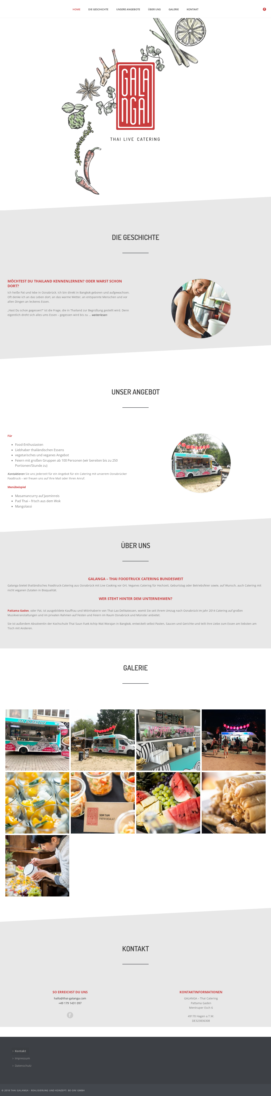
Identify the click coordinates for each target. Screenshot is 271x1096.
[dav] (103, 740)
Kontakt (192, 9)
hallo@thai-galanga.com (70, 998)
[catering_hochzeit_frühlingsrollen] (234, 803)
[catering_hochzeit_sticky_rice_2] (37, 803)
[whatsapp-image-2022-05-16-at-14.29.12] (37, 740)
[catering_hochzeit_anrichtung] (37, 865)
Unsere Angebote (128, 9)
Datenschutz (23, 1065)
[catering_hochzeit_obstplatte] (168, 803)
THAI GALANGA (20, 1090)
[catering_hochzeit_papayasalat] (103, 803)
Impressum (22, 1058)
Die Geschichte (98, 9)
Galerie (174, 9)
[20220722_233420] (234, 740)
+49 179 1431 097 (70, 1003)
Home (76, 9)
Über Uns (154, 9)
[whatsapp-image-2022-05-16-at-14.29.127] (168, 740)
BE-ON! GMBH (76, 1090)
